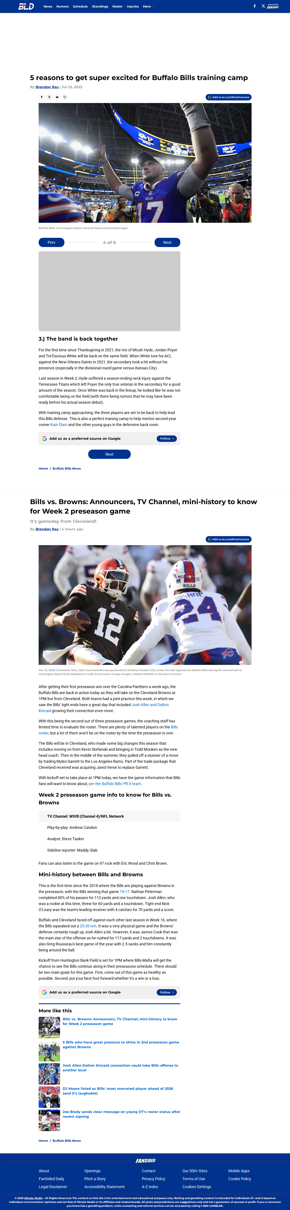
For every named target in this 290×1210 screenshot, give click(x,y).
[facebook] (255, 6)
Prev (51, 242)
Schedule (80, 6)
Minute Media (33, 1198)
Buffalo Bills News (67, 468)
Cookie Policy (239, 1179)
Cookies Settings (196, 1186)
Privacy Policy (153, 1179)
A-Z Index (150, 1186)
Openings (92, 1171)
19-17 (124, 891)
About (44, 1171)
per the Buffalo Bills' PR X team (115, 783)
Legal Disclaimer (53, 1186)
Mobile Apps (239, 1171)
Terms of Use (193, 1179)
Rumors (62, 6)
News (48, 6)
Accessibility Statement (104, 1186)
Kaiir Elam (58, 424)
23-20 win (88, 926)
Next (167, 242)
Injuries (133, 6)
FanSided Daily (51, 1179)
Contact (148, 1171)
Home (43, 468)
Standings (100, 6)
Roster (117, 6)
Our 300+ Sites (194, 1171)
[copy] (65, 97)
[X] (263, 6)
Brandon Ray (47, 87)
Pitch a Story (95, 1179)
